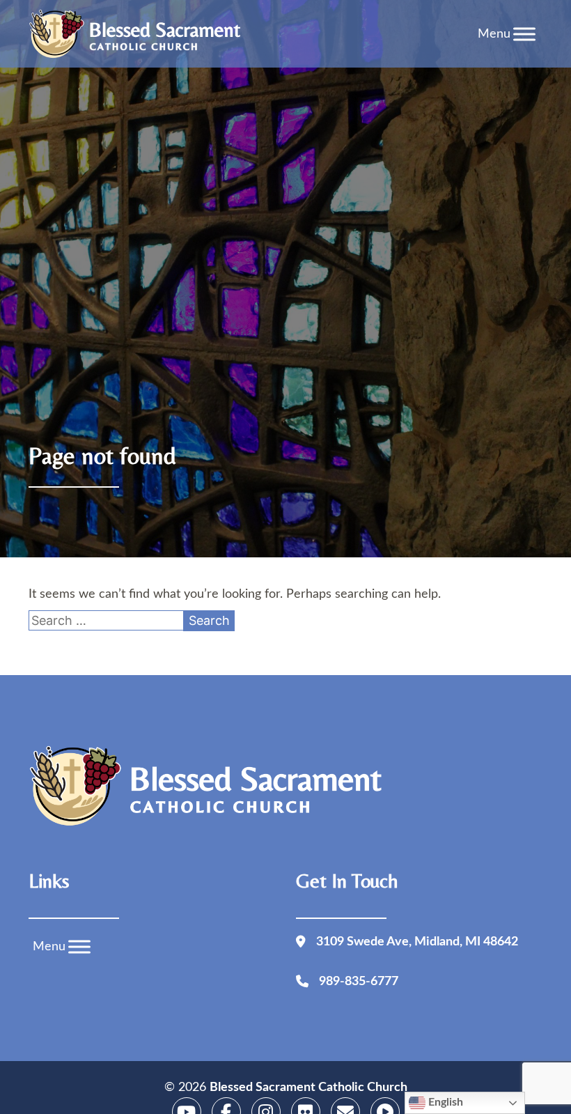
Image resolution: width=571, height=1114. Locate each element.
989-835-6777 (358, 981)
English (444, 1102)
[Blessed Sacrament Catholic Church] (139, 34)
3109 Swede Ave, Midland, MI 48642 (417, 942)
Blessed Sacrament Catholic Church (308, 1087)
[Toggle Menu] (524, 33)
